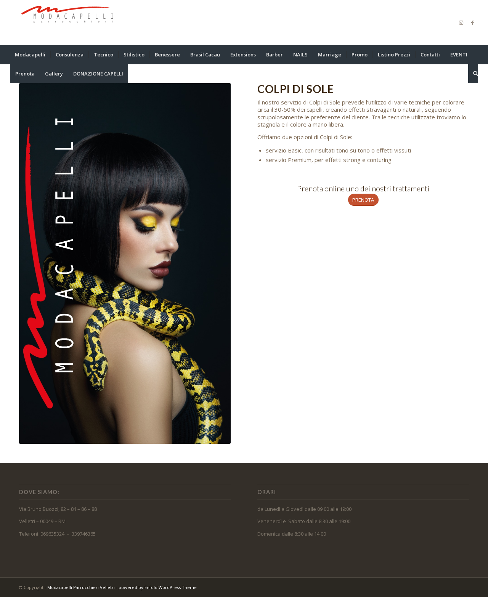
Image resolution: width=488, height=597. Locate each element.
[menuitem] (30, 54)
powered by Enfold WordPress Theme (158, 587)
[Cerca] (473, 73)
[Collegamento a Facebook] (472, 22)
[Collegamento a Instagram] (461, 22)
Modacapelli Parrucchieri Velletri (81, 587)
